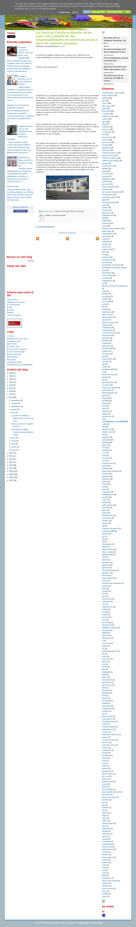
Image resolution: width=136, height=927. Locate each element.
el (103, 641)
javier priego (107, 716)
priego (105, 163)
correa (105, 612)
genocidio (106, 346)
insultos (105, 711)
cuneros (105, 617)
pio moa (105, 776)
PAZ (104, 427)
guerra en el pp (108, 155)
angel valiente (108, 578)
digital (105, 633)
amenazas (106, 223)
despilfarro (107, 179)
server (105, 836)
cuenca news (107, 463)
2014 (11, 459)
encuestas (106, 296)
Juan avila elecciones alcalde (115, 421)
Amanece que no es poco (17, 339)
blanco (105, 445)
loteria (105, 724)
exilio (104, 656)
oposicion (106, 315)
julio (13, 413)
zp (103, 283)
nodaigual (106, 755)
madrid (105, 309)
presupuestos (108, 515)
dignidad (106, 241)
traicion (105, 140)
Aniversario (107, 544)
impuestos (106, 706)
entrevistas (107, 390)
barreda (105, 145)
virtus (104, 896)
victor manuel (108, 889)
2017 (11, 453)
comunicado (107, 330)
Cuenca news (12, 300)
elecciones (106, 106)
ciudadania (107, 328)
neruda (105, 753)
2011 (11, 468)
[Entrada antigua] (97, 239)
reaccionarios (108, 359)
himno (105, 698)
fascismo (106, 184)
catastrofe (106, 601)
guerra (105, 482)
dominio (106, 635)
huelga (105, 703)
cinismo (105, 210)
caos (104, 596)
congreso (106, 257)
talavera (105, 855)
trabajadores (107, 281)
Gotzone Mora (108, 549)
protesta (105, 800)
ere (103, 649)
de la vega (106, 622)
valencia (105, 886)
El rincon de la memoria (17, 349)
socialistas (106, 236)
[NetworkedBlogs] (20, 207)
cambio (105, 208)
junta (104, 304)
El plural (10, 310)
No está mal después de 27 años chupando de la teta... (115, 50)
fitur (104, 669)
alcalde (105, 320)
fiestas (105, 667)
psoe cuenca (107, 95)
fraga (104, 675)
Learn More (64, 12)
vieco (104, 891)
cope (104, 291)
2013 (11, 462)
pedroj (105, 513)
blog (104, 124)
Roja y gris (11, 360)
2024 (11, 379)
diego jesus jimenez (110, 471)
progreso (106, 278)
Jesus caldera (108, 552)
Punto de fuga (12, 186)
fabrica (105, 662)
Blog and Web (97, 923)
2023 (11, 382)
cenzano (106, 458)
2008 (11, 477)
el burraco (106, 643)
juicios (105, 247)
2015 (11, 456)
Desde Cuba (12, 344)
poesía (105, 784)
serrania (105, 362)
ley (103, 307)
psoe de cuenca (109, 187)
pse (104, 356)
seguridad (106, 828)
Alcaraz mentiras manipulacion (115, 286)
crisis (104, 103)
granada (105, 690)
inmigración (107, 708)
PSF (104, 557)
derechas (106, 150)
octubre (14, 403)
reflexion (106, 411)
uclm (104, 873)
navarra (105, 502)
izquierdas (106, 492)
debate (105, 168)
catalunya (106, 325)
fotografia (106, 672)
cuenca (105, 119)
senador (105, 521)
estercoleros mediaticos (112, 228)
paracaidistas (108, 317)
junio (13, 438)
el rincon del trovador (16, 352)
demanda (106, 630)
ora (103, 763)
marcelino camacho (110, 735)
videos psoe (107, 249)
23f (103, 541)
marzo (13, 447)
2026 (11, 373)
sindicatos (106, 841)
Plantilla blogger (83, 923)
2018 (11, 397)
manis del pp (107, 275)
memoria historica (110, 153)
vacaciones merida (110, 881)
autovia (105, 586)
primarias (106, 795)
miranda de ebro (109, 740)
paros (104, 510)
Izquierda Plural (52, 923)
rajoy (104, 122)
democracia (107, 335)
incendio (106, 262)
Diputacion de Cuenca (16, 302)
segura (105, 414)
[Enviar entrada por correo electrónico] (40, 215)
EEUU (104, 547)
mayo (13, 441)
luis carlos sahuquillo (111, 192)
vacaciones (107, 416)
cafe (104, 594)
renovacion (107, 518)
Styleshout (71, 923)
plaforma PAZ (108, 782)
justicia (105, 403)
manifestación (108, 495)
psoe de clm (107, 137)
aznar (104, 205)
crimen (105, 615)
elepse (105, 646)
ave (103, 380)
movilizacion (107, 166)
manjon (105, 732)
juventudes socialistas (111, 265)
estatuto (105, 181)
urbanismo (107, 878)
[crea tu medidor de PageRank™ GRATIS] (103, 902)
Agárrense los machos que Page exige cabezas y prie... (115, 68)
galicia (105, 395)
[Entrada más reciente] (37, 239)
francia (105, 677)
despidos (106, 341)
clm (104, 135)
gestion (105, 244)
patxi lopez (107, 231)
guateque (106, 693)
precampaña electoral (111, 792)
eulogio (105, 299)
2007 (11, 480)
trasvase (105, 189)
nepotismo (106, 750)
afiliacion (106, 565)
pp (103, 101)
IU (103, 372)
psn (104, 805)
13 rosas (10, 336)
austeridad (106, 440)
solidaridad (107, 844)
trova (104, 868)
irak (104, 487)
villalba (105, 894)
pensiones (106, 771)
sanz (104, 826)
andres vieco (107, 432)
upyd (104, 875)
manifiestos (107, 312)
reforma (105, 813)
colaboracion (107, 607)
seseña (105, 839)
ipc (103, 714)
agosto (14, 409)
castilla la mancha (110, 158)
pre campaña (107, 789)
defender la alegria (110, 628)
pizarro (105, 779)
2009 (11, 474)
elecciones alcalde (110, 388)
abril (13, 444)
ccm (104, 255)
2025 (11, 376)
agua (104, 200)
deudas (105, 294)
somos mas (107, 847)
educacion (106, 638)
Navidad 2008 (108, 555)
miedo (105, 737)
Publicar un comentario (67, 233)
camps (105, 226)
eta (103, 654)
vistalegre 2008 (108, 531)
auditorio (106, 437)
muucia (105, 748)
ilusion (105, 484)
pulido (105, 98)
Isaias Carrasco (108, 375)
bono (104, 448)
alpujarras (106, 573)
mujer (104, 500)
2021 (11, 388)
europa (105, 176)
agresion (106, 568)
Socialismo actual (14, 362)
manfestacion (108, 729)
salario (105, 821)
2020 (11, 391)
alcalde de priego (109, 570)
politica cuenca (108, 116)
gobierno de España (110, 161)
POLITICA (106, 111)
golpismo (106, 479)
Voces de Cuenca (14, 315)
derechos (106, 338)
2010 (11, 471)
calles (104, 239)
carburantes (107, 599)
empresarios (107, 260)
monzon (105, 742)
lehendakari (107, 273)
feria (104, 664)
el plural (105, 474)
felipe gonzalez (108, 393)
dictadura (106, 468)
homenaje (106, 701)
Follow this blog (20, 211)
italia (104, 489)
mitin (104, 406)
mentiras (106, 174)
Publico (10, 313)
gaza (104, 688)
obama (105, 758)
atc (103, 435)
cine (104, 604)
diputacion (106, 213)
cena (104, 455)
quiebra (105, 808)
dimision (106, 129)
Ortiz (104, 252)
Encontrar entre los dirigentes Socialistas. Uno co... (115, 40)
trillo (104, 865)
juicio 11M (106, 302)
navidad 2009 (107, 348)
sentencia (106, 834)
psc (104, 802)
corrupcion (107, 132)
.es (103, 536)
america (105, 575)
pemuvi (105, 768)
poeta (104, 787)
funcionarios (107, 680)
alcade (105, 377)
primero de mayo (109, 797)
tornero (105, 860)
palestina (106, 508)
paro (104, 408)
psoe (104, 108)
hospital (105, 398)
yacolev (105, 534)
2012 (11, 465)
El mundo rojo (13, 346)
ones (104, 761)
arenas (105, 581)
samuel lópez (108, 823)
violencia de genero (110, 528)
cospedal (106, 114)
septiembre (15, 406)
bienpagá (106, 442)
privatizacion (107, 195)
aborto (105, 560)
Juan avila (106, 142)
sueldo (105, 852)
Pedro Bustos (12, 357)
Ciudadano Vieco (14, 341)
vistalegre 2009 (108, 369)
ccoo (104, 453)
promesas (106, 354)
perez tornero (108, 774)
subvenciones (108, 849)
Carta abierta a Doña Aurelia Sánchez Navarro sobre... (22, 432)
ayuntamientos (108, 382)
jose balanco (107, 719)
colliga (105, 609)
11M (104, 218)
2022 (11, 385)
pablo (104, 766)
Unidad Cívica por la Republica (19, 365)
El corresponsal (13, 305)
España (105, 221)
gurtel (104, 171)
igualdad (106, 401)
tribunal (105, 862)
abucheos (106, 562)
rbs (103, 810)
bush (104, 589)
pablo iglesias (108, 505)
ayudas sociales (109, 322)
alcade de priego (109, 202)
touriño (105, 523)
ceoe (104, 461)
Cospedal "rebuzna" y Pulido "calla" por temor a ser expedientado (25, 53)
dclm (104, 620)
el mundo (106, 385)
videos (105, 367)
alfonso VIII (107, 429)
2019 (11, 394)
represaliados (108, 234)
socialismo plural (109, 197)
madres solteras (109, 727)
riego (104, 815)
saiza (104, 818)
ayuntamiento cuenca (111, 93)
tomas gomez (108, 857)
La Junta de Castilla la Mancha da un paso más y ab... (22, 418)
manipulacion (108, 215)
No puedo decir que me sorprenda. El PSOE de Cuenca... (113, 78)
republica (106, 148)
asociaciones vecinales (112, 583)
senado (105, 831)
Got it (75, 12)
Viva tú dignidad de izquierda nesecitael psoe (116, 59)
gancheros (106, 682)
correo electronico (110, 333)
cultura (105, 466)
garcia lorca (107, 685)
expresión (106, 659)
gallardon (106, 476)
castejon (106, 450)
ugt (103, 526)
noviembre (15, 400)
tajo (104, 364)
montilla (105, 497)
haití (104, 695)
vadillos (105, 883)
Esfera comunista (14, 354)
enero (13, 450)
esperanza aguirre (109, 651)
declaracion (107, 625)
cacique (105, 591)
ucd (104, 870)
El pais (10, 307)
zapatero (106, 127)
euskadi (105, 343)
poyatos (105, 351)
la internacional (108, 722)
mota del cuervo (109, 745)
